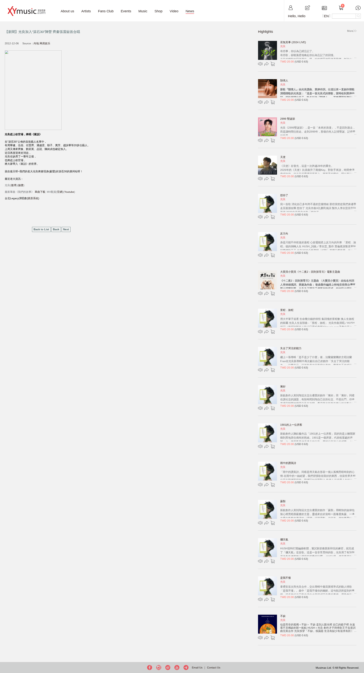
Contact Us (213, 667)
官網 (59, 191)
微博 (13, 185)
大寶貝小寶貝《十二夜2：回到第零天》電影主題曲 (310, 271)
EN (326, 16)
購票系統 (33, 198)
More (350, 30)
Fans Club (106, 11)
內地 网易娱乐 (42, 43)
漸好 (283, 386)
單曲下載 (40, 191)
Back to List (41, 229)
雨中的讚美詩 (288, 463)
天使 (283, 156)
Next (66, 229)
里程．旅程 (286, 310)
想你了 (284, 195)
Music (142, 11)
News (190, 11)
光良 (283, 46)
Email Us (197, 667)
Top (360, 658)
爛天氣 (284, 539)
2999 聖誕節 (287, 118)
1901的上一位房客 (291, 424)
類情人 (284, 80)
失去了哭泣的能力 (290, 348)
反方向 (284, 233)
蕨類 (283, 501)
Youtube (69, 191)
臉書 (21, 185)
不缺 (283, 616)
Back (56, 229)
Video (174, 11)
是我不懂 (285, 577)
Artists (86, 11)
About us (67, 11)
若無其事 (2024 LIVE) (293, 42)
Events (126, 11)
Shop (158, 11)
